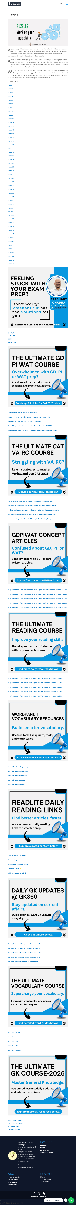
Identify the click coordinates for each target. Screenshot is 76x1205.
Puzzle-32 (11, 201)
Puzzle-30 (11, 193)
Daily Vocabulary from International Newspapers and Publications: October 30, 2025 (37, 594)
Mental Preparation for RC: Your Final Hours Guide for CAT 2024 (30, 426)
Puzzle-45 (11, 249)
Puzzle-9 (10, 115)
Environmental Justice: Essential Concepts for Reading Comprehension (33, 519)
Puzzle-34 (11, 208)
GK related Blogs (13, 1126)
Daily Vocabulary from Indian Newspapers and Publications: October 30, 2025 (35, 683)
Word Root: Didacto (14, 1050)
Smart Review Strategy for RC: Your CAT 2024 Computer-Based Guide (32, 430)
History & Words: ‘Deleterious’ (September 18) (24, 948)
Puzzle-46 (11, 252)
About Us (43, 1145)
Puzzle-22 (11, 163)
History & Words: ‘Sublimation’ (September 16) (24, 957)
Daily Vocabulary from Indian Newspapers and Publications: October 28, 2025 (35, 687)
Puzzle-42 (11, 238)
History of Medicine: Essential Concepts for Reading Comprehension (32, 514)
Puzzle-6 (10, 104)
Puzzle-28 (11, 186)
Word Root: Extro (14, 1032)
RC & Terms (44, 1150)
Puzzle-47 (11, 256)
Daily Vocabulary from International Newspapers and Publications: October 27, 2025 (37, 603)
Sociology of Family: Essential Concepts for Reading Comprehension (32, 505)
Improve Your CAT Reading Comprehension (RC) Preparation (29, 417)
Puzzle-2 (10, 89)
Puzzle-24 (11, 171)
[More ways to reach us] (65, 1200)
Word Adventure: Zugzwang (18, 767)
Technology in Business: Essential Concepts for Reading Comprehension (33, 510)
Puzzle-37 (11, 219)
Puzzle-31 (11, 197)
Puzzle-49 (11, 264)
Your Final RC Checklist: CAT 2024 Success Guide (24, 421)
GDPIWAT (11, 333)
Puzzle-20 (11, 156)
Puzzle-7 (10, 107)
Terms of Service (14, 1177)
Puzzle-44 (11, 245)
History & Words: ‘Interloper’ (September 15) (23, 962)
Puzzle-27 (11, 182)
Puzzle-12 (11, 126)
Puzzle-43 (11, 241)
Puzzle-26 (11, 178)
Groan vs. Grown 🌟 (14, 869)
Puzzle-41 (11, 234)
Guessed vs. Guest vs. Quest (18, 864)
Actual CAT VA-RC (46, 1153)
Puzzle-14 (11, 134)
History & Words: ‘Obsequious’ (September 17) (24, 944)
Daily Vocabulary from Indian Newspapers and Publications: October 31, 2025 (35, 678)
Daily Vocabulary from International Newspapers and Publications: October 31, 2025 (37, 590)
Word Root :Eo (13, 1041)
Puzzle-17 (11, 145)
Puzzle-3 (10, 92)
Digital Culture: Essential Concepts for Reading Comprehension (30, 501)
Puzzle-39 (11, 226)
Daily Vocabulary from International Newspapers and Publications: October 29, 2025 (37, 607)
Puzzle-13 (11, 130)
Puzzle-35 (11, 211)
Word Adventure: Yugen (16, 784)
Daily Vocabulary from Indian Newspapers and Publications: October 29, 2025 (35, 696)
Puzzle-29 (11, 189)
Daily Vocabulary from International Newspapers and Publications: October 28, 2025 (37, 598)
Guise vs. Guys (13, 860)
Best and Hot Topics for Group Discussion (22, 413)
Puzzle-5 (10, 100)
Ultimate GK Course (15, 1120)
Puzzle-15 (11, 137)
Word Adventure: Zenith (16, 780)
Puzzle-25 (11, 174)
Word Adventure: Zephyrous (18, 771)
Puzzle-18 (11, 148)
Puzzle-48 (11, 260)
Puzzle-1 (10, 85)
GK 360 (10, 339)
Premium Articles (14, 1129)
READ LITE (11, 336)
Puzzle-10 (11, 119)
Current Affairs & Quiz (15, 1123)
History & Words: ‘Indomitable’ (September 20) (24, 953)
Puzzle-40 (11, 230)
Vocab (42, 1148)
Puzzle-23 (11, 167)
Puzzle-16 (11, 141)
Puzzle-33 (11, 204)
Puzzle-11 (11, 122)
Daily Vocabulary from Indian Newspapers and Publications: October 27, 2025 (35, 691)
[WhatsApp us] (71, 1200)
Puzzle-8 (10, 111)
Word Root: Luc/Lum (15, 1037)
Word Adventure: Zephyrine (17, 776)
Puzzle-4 (10, 96)
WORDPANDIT (12, 342)
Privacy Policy (13, 1179)
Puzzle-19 (11, 152)
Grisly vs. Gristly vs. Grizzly (17, 873)
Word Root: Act (13, 1046)
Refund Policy (13, 1182)
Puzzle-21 (11, 159)
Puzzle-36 (11, 215)
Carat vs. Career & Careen (17, 855)
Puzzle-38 (11, 223)
